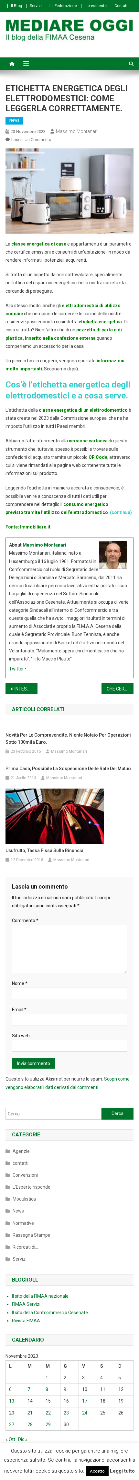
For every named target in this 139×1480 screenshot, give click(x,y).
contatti (20, 1163)
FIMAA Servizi (26, 1304)
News (14, 120)
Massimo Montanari (77, 131)
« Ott (10, 1439)
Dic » (22, 1439)
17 (84, 1401)
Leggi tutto (122, 1471)
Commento (25, 920)
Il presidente (96, 6)
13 (11, 1401)
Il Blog (16, 6)
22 (48, 1412)
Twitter (16, 668)
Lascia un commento (31, 139)
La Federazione (63, 6)
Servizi (36, 6)
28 (30, 1424)
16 (66, 1401)
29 (48, 1424)
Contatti (121, 6)
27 (11, 1424)
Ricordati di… (25, 1247)
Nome (19, 983)
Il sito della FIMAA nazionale (40, 1296)
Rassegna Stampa (31, 1235)
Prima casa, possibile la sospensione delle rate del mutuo (68, 768)
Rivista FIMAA (26, 1320)
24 (84, 1412)
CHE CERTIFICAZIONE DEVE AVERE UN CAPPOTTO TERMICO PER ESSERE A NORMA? (120, 688)
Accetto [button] (97, 1471)
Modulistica (24, 1199)
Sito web (21, 1035)
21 (30, 1412)
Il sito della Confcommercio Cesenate (50, 1312)
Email (19, 1009)
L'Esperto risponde (31, 1187)
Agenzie (21, 1151)
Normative (23, 1223)
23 (66, 1412)
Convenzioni (25, 1175)
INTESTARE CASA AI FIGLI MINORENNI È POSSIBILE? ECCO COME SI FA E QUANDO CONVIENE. (26, 688)
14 (30, 1401)
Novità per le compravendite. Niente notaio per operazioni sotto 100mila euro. (68, 738)
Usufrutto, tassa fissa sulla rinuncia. (45, 850)
